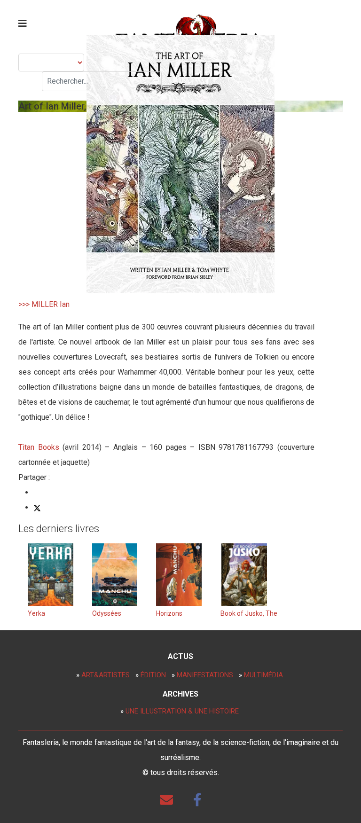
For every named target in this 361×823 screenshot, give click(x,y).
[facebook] (197, 800)
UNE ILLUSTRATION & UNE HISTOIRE (182, 711)
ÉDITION (153, 675)
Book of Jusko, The (248, 613)
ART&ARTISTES (105, 675)
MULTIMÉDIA (263, 675)
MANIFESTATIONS (205, 675)
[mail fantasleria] (166, 800)
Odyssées (106, 613)
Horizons (169, 613)
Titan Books (38, 447)
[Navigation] (22, 23)
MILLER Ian (50, 304)
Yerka (36, 613)
